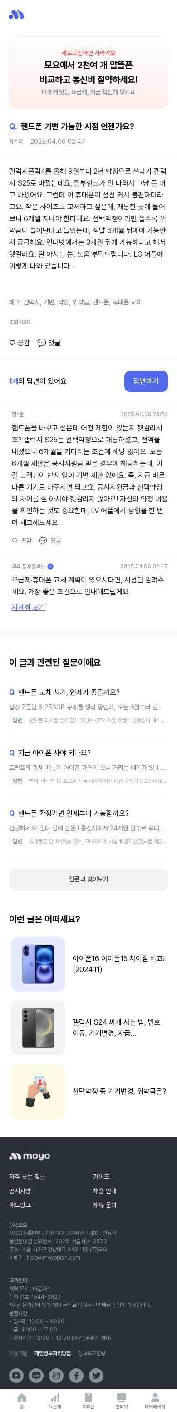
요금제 (55, 1406)
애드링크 (20, 1205)
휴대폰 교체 (127, 302)
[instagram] (56, 1375)
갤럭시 (32, 302)
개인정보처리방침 (52, 1353)
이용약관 (18, 1353)
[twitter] (96, 1375)
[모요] (29, 1156)
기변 (49, 302)
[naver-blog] (36, 1375)
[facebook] (76, 1375)
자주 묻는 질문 (27, 1176)
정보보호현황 (91, 1353)
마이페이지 (155, 1406)
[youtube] (16, 1375)
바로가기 (42, 1288)
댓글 (49, 343)
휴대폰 (89, 1406)
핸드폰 (101, 302)
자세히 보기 (28, 607)
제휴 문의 (105, 1205)
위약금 (81, 302)
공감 (19, 343)
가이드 (101, 1176)
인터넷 (122, 1406)
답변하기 (146, 381)
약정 (63, 302)
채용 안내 (105, 1190)
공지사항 (20, 1190)
